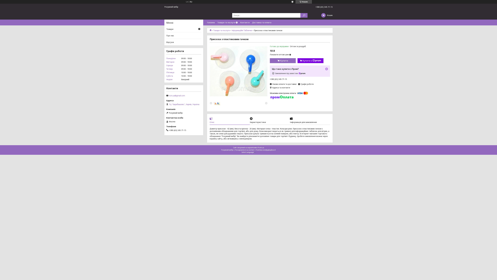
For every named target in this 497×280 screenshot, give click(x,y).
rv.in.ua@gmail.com (177, 95)
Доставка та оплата (261, 22)
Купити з (307, 60)
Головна (211, 22)
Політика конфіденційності (266, 150)
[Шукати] (304, 15)
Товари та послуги (226, 22)
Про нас (170, 35)
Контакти (245, 22)
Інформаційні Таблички (242, 30)
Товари (169, 29)
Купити (284, 60)
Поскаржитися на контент (244, 150)
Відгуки (170, 42)
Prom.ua (261, 147)
